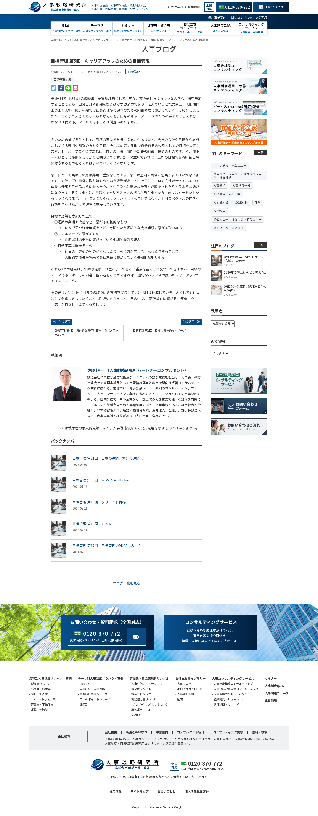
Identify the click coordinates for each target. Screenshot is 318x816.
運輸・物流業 (39, 710)
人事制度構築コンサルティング (233, 684)
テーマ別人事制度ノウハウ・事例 (100, 678)
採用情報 (115, 791)
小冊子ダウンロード (189, 689)
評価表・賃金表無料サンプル (149, 678)
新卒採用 (219, 211)
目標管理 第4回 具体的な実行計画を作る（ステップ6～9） (86, 332)
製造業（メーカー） (43, 684)
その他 (135, 715)
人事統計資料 (185, 694)
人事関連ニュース (277, 693)
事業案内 (220, 17)
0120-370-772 (101, 633)
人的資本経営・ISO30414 (230, 202)
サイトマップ (139, 791)
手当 (258, 202)
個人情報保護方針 (197, 791)
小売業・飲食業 (41, 689)
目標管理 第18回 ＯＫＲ (92, 523)
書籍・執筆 (259, 732)
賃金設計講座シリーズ (94, 694)
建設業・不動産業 (42, 704)
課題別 (84, 704)
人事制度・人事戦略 (92, 689)
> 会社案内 (175, 7)
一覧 (261, 152)
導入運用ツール (141, 710)
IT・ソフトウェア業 (43, 699)
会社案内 (64, 736)
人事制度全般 (241, 185)
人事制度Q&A (274, 686)
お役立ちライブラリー (190, 678)
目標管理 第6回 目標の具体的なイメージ (159, 330)
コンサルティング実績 (252, 17)
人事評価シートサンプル (146, 684)
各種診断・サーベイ (226, 704)
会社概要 (111, 732)
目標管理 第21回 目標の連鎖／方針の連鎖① (107, 458)
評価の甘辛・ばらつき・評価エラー (237, 219)
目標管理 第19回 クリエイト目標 (99, 501)
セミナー (271, 678)
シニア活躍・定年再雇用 (230, 166)
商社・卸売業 (39, 694)
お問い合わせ (166, 791)
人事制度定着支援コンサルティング (236, 689)
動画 (180, 699)
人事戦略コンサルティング (230, 694)
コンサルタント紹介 (190, 732)
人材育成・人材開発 (227, 194)
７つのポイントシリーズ (95, 699)
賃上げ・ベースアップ (228, 228)
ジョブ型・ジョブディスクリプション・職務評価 (237, 175)
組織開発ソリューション (229, 699)
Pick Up (84, 684)
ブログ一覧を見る (126, 583)
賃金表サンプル (141, 689)
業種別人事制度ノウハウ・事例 (50, 678)
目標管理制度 (62, 79)
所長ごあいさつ (136, 732)
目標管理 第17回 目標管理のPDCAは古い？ (106, 545)
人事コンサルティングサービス (233, 678)
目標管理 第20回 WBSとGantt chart (101, 480)
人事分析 (219, 185)
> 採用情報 (192, 7)
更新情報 (271, 700)
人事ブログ (184, 684)
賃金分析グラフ (141, 694)
